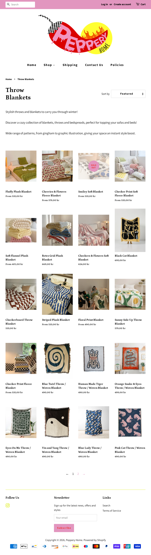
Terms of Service (112, 510)
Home (31, 65)
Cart (143, 4)
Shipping (70, 65)
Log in (104, 4)
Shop (48, 65)
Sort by (105, 94)
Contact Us (94, 65)
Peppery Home (74, 540)
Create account (122, 4)
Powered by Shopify (95, 540)
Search (106, 505)
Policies (117, 65)
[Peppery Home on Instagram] (8, 506)
